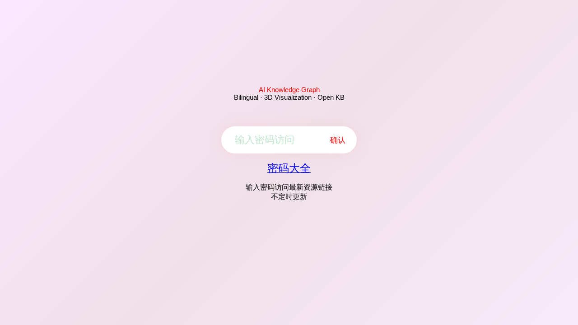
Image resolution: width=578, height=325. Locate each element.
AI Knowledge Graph (289, 89)
